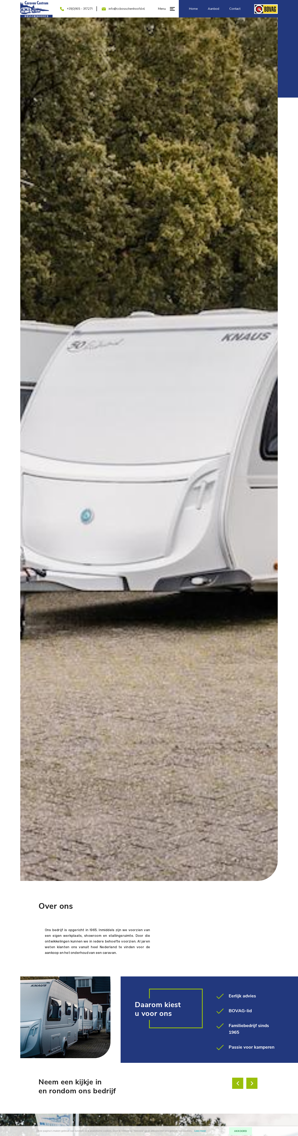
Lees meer (200, 1131)
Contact (234, 9)
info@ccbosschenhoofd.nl (127, 9)
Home (193, 9)
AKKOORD (240, 1131)
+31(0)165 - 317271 (79, 9)
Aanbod (213, 9)
